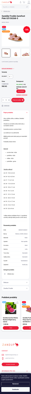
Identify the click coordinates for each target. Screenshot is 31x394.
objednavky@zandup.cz (11, 354)
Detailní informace (7, 68)
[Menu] (29, 2)
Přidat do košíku (16, 100)
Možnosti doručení (21, 95)
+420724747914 (9, 358)
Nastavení (15, 384)
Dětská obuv (10, 274)
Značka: (5, 22)
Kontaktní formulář (10, 364)
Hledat (27, 7)
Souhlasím (15, 389)
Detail (10, 328)
